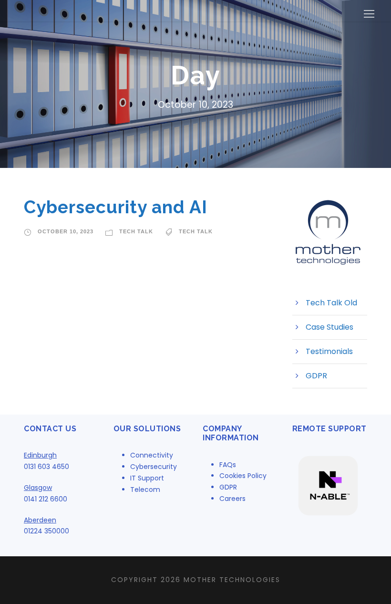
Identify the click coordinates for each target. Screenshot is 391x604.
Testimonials (329, 351)
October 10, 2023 (65, 231)
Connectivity (151, 455)
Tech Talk (136, 231)
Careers (232, 498)
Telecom (145, 489)
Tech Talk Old (331, 302)
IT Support (147, 478)
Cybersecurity (153, 466)
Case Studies (329, 327)
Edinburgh (40, 455)
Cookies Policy (243, 475)
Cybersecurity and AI (115, 207)
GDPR (316, 375)
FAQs (227, 464)
